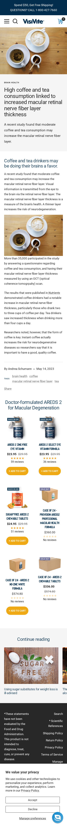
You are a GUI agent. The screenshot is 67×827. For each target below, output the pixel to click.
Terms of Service (52, 754)
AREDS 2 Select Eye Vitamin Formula (50, 446)
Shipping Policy (53, 733)
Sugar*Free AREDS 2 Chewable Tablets (17, 516)
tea (57, 381)
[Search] (15, 21)
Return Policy (54, 740)
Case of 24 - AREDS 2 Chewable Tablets (50, 579)
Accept (32, 800)
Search (58, 714)
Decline (32, 809)
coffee (33, 376)
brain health (11, 83)
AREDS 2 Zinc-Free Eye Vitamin (17, 446)
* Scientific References (55, 723)
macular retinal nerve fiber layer (32, 381)
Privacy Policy (54, 747)
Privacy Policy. (30, 790)
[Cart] (60, 21)
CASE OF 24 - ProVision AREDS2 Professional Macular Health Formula (50, 519)
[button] (57, 817)
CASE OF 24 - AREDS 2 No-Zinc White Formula (17, 584)
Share (8, 388)
